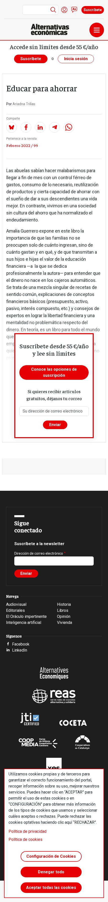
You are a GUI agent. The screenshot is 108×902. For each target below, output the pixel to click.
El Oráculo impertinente (26, 616)
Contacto (74, 10)
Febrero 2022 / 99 (22, 145)
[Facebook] (26, 127)
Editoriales (15, 610)
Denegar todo (51, 872)
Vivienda (64, 622)
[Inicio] (52, 29)
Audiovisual (16, 604)
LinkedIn (19, 650)
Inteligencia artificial (23, 622)
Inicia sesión (76, 58)
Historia (64, 604)
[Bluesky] (11, 127)
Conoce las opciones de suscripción (54, 372)
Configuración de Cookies (51, 856)
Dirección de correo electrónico (38, 553)
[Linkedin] (40, 127)
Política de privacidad (27, 831)
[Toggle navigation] (96, 30)
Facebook (20, 644)
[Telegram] (54, 127)
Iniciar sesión (64, 10)
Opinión (63, 616)
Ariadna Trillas (24, 104)
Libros (62, 610)
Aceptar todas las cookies (51, 887)
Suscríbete (93, 10)
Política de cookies (25, 839)
